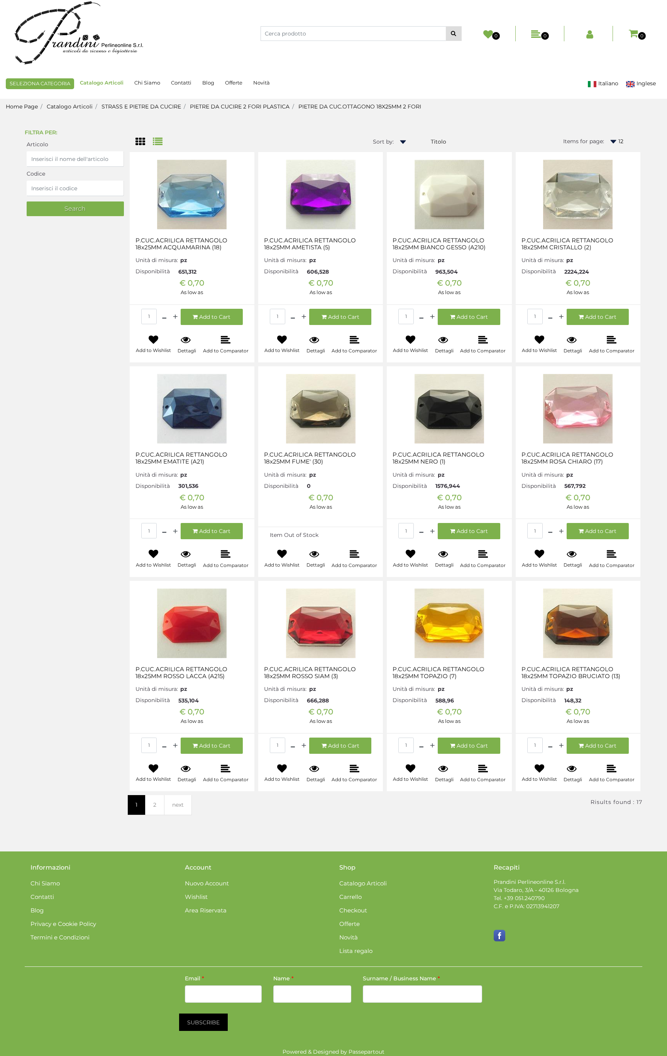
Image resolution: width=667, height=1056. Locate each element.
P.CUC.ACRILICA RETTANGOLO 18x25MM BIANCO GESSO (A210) (439, 244)
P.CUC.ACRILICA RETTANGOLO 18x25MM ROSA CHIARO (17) (567, 458)
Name (283, 978)
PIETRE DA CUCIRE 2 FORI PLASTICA (239, 106)
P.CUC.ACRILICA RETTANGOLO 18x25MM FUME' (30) (310, 458)
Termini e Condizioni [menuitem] (60, 937)
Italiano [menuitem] (607, 83)
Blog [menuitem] (208, 83)
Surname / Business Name (401, 978)
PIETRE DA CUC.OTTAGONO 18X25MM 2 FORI (359, 106)
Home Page (22, 106)
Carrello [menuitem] (350, 896)
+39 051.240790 (524, 898)
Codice (36, 173)
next (178, 804)
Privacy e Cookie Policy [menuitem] (63, 923)
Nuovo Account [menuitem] (207, 883)
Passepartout (366, 1051)
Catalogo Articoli (70, 106)
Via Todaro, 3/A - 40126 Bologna (536, 890)
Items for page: (583, 141)
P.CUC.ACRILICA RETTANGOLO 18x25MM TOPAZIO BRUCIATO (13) (570, 673)
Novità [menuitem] (261, 83)
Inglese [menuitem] (645, 83)
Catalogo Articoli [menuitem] (102, 83)
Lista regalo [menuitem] (355, 950)
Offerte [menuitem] (233, 83)
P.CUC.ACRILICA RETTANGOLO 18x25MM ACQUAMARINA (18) (181, 244)
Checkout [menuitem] (353, 910)
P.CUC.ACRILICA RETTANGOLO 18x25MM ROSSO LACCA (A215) (181, 673)
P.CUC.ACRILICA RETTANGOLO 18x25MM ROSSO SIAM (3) (310, 673)
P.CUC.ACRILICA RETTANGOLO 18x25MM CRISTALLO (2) (567, 244)
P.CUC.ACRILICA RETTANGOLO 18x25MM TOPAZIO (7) (438, 673)
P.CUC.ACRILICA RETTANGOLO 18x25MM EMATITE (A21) (181, 458)
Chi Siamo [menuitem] (147, 83)
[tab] (144, 142)
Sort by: (383, 141)
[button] (454, 33)
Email (194, 978)
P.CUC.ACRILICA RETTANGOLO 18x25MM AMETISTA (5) (310, 244)
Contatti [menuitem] (181, 83)
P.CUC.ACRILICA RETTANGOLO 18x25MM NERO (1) (438, 458)
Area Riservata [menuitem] (206, 910)
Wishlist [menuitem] (196, 896)
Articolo (37, 144)
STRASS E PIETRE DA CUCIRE (141, 106)
